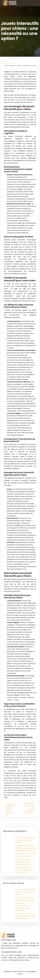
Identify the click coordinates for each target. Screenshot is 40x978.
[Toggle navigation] (35, 3)
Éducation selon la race (12, 63)
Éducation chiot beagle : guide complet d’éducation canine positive (28, 808)
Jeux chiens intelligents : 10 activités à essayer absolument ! (11, 808)
